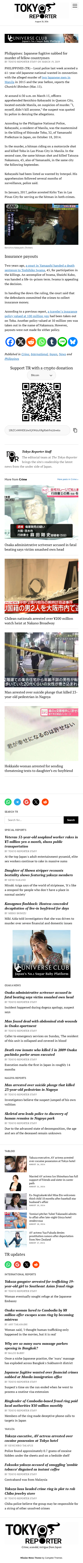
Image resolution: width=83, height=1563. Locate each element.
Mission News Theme (31, 1557)
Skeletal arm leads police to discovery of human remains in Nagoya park (36, 1115)
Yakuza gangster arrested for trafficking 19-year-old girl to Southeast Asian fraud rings (39, 1283)
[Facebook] (10, 342)
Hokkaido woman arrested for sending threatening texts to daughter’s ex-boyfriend (39, 768)
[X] (20, 342)
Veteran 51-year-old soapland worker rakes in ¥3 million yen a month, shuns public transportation (41, 841)
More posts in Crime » (67, 479)
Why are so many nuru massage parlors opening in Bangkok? (36, 1345)
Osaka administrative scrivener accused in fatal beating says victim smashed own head (39, 994)
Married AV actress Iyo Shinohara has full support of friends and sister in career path (53, 1180)
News (62, 354)
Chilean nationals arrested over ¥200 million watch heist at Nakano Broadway (39, 620)
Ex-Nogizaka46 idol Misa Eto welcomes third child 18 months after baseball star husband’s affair (52, 1198)
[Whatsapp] (41, 342)
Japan (53, 354)
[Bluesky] (73, 342)
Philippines (12, 359)
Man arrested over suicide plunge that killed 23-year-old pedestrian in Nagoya (40, 1087)
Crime (25, 354)
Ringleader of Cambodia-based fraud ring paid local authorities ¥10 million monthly (41, 1403)
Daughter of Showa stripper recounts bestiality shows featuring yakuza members (39, 872)
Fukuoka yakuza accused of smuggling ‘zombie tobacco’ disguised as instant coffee (41, 1467)
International (39, 354)
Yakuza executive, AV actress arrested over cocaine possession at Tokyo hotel (52, 1159)
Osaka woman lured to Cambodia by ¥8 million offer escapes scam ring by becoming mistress (39, 1315)
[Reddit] (31, 342)
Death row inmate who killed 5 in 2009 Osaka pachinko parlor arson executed (41, 1052)
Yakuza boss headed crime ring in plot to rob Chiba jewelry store (40, 1491)
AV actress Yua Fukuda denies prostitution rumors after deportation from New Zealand (51, 1236)
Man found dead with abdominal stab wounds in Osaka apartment (41, 1023)
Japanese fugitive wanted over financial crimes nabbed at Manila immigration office (41, 1374)
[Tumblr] (52, 342)
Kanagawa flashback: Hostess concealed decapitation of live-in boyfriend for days (37, 906)
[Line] (62, 342)
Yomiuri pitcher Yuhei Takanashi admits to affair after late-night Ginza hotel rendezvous (52, 1217)
